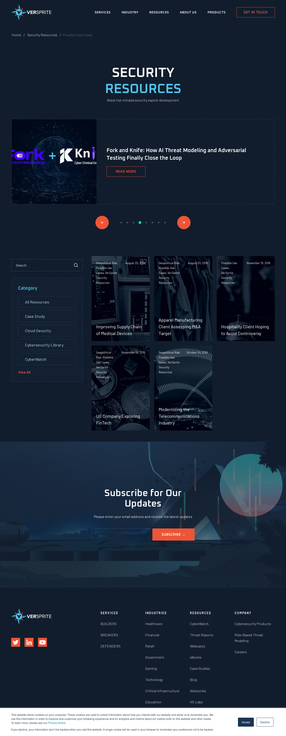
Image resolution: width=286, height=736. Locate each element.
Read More (126, 171)
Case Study (35, 316)
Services (103, 12)
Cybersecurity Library (44, 344)
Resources (159, 12)
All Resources (37, 301)
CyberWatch (35, 359)
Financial (152, 635)
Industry (130, 12)
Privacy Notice (56, 723)
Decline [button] (265, 722)
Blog (193, 679)
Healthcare (153, 623)
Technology (154, 679)
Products (217, 12)
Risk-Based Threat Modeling (249, 638)
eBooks (196, 657)
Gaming (151, 668)
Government (154, 657)
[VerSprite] (31, 13)
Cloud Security (38, 330)
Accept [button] (246, 722)
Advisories (198, 691)
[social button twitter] (15, 642)
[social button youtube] (42, 642)
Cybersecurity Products (253, 623)
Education (153, 702)
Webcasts (197, 646)
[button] (102, 222)
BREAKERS (109, 635)
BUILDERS (109, 623)
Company (243, 613)
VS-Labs (196, 702)
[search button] (76, 265)
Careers (241, 652)
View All (24, 372)
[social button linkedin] (29, 642)
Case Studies (200, 668)
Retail (149, 646)
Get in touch (256, 12)
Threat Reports (201, 635)
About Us (188, 12)
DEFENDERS (110, 646)
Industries (156, 613)
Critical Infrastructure (162, 691)
